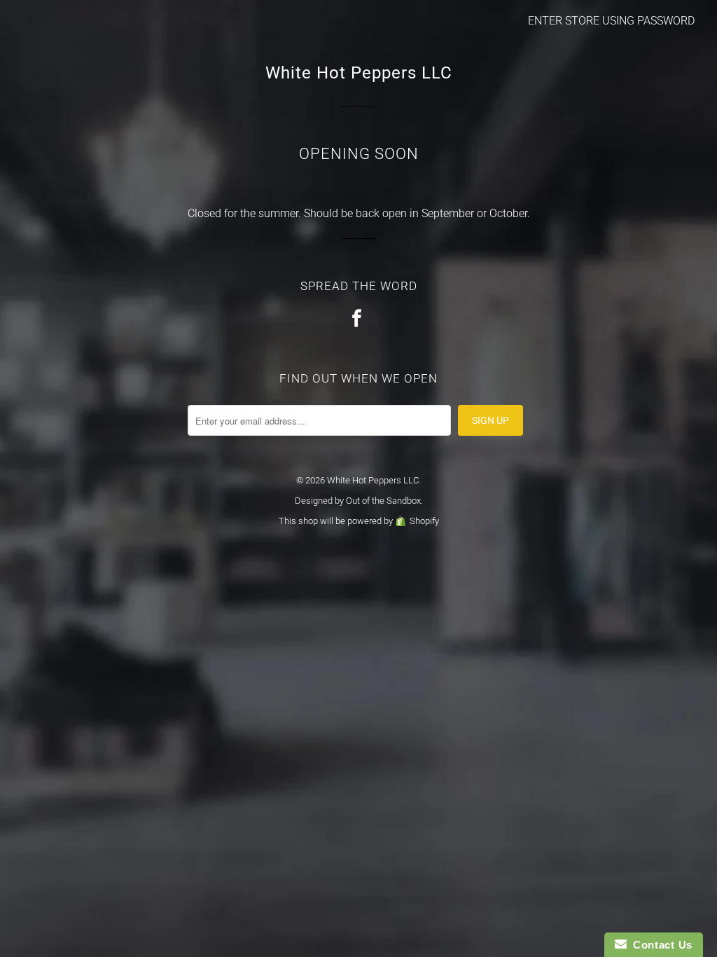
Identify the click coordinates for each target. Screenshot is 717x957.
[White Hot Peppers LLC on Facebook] (358, 319)
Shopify (424, 521)
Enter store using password (611, 20)
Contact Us (659, 945)
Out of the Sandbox (383, 500)
